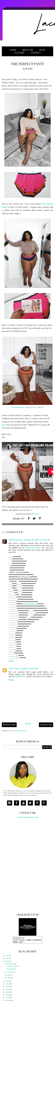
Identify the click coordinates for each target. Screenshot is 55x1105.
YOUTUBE (19, 52)
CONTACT (35, 52)
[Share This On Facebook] (29, 518)
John (11, 668)
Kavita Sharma (15, 540)
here (4, 425)
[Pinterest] (38, 803)
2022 (7, 958)
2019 (7, 981)
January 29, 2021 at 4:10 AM (36, 540)
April (8, 977)
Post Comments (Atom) (19, 730)
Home (13, 50)
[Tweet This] (34, 518)
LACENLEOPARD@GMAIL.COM (27, 817)
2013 (7, 997)
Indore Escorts (33, 548)
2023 (7, 956)
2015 (7, 992)
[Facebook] (17, 803)
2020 (7, 961)
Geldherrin (20, 676)
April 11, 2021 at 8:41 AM (26, 668)
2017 (7, 986)
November (10, 963)
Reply (11, 661)
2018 (7, 984)
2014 (7, 995)
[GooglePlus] (45, 803)
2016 (7, 989)
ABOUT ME (27, 50)
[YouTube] (24, 803)
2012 (7, 1000)
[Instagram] (10, 803)
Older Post (46, 724)
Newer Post (9, 724)
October (10, 972)
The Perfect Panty (17, 407)
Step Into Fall (11, 969)
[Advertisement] (24, 865)
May (8, 975)
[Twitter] (31, 803)
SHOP (42, 50)
